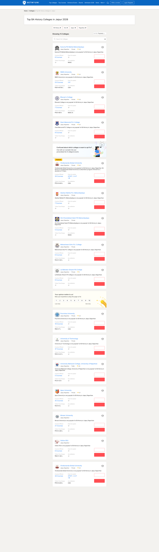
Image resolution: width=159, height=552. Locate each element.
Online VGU (64, 440)
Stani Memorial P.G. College (70, 122)
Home (26, 11)
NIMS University (66, 72)
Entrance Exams (72, 2)
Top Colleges (53, 2)
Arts (65, 28)
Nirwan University (66, 415)
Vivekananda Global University (71, 163)
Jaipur (72, 28)
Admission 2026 (89, 2)
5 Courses (58, 230)
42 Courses (59, 401)
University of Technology (69, 339)
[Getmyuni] (31, 3)
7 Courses (58, 107)
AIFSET (70, 176)
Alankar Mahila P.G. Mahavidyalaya (72, 193)
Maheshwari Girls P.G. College (71, 244)
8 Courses (58, 57)
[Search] (108, 3)
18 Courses (59, 324)
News (97, 2)
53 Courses (59, 82)
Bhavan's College (66, 97)
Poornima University (67, 313)
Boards (81, 2)
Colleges (31, 11)
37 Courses (59, 349)
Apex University (65, 390)
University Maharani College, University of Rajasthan (78, 364)
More (102, 2)
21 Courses (59, 426)
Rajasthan (82, 28)
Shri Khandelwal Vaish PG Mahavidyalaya (74, 218)
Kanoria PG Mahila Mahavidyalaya (72, 47)
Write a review (115, 2)
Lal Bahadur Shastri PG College (71, 270)
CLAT (75, 176)
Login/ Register (128, 2)
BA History (56, 28)
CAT (69, 82)
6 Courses (58, 255)
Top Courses (62, 2)
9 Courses (58, 132)
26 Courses (59, 176)
